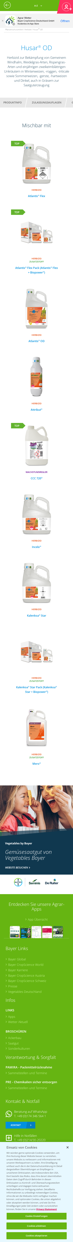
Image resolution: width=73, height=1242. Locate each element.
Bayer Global (17, 959)
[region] (36, 1192)
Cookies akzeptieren (36, 1235)
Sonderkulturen (19, 1048)
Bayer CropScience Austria (26, 975)
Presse (12, 986)
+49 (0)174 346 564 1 (31, 1116)
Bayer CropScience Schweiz (27, 981)
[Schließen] (3, 21)
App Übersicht (38, 919)
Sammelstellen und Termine (27, 1073)
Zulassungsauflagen (46, 102)
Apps (11, 1017)
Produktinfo (12, 102)
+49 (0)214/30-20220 (31, 1140)
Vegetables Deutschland (25, 992)
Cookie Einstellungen (36, 1216)
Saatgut (13, 1043)
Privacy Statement (46, 1209)
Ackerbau (14, 1038)
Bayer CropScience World (25, 965)
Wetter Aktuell (18, 1022)
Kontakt (16, 1125)
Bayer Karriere (18, 970)
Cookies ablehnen (36, 1225)
